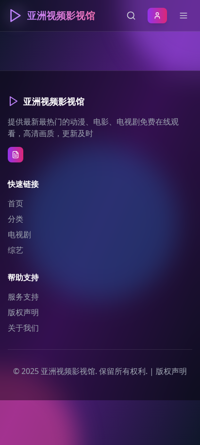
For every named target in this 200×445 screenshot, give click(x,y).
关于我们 (23, 327)
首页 (15, 203)
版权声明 (23, 312)
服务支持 (23, 296)
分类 (15, 219)
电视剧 (19, 234)
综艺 (15, 250)
